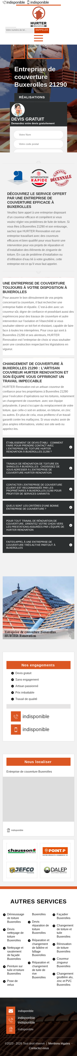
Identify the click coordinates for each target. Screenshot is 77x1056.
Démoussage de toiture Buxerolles (15, 918)
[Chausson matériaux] (21, 851)
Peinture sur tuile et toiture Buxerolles (15, 970)
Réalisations (32, 97)
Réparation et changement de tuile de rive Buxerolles (40, 970)
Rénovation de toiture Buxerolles (64, 947)
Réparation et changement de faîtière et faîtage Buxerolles (40, 948)
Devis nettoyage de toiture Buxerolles (15, 935)
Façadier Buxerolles (63, 916)
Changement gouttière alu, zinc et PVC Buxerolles (65, 979)
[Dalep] (55, 870)
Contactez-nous (39, 1048)
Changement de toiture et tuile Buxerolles (65, 931)
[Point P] (55, 851)
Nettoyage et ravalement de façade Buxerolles (15, 953)
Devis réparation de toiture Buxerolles (40, 927)
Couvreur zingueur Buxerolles (63, 962)
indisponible (15, 2)
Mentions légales (59, 1043)
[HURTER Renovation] (38, 16)
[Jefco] (21, 870)
